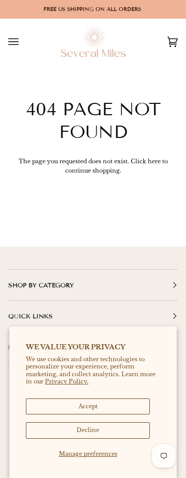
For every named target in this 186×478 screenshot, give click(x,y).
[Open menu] (23, 42)
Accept (88, 406)
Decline (87, 430)
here (154, 161)
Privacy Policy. (66, 381)
